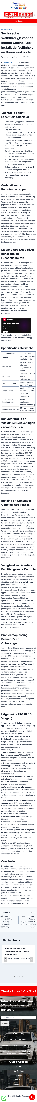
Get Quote (18, 21)
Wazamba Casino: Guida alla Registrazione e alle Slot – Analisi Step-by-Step (29, 920)
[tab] (14, 976)
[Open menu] (35, 15)
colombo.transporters (10, 57)
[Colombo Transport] (18, 15)
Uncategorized (6, 29)
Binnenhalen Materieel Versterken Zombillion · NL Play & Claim (17, 951)
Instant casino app (11, 62)
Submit (5, 1024)
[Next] (31, 959)
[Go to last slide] (5, 959)
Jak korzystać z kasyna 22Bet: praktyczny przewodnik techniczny (6, 920)
